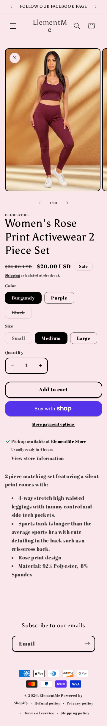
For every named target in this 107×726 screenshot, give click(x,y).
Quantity (14, 352)
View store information (37, 458)
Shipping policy (75, 713)
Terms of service (39, 713)
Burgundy (23, 298)
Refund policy (47, 703)
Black (22, 313)
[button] (13, 26)
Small (22, 339)
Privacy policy (80, 703)
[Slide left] (39, 203)
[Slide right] (67, 203)
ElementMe (50, 695)
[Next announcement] (95, 6)
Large (84, 338)
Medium (51, 338)
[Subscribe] (87, 644)
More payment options (53, 424)
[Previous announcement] (11, 6)
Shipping (12, 275)
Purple (59, 298)
